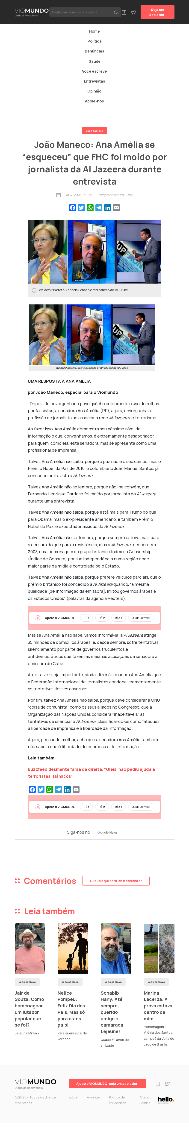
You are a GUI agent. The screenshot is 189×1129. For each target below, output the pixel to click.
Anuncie (93, 1097)
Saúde (94, 61)
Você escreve (94, 71)
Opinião (94, 91)
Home (94, 31)
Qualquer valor (141, 618)
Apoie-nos (94, 101)
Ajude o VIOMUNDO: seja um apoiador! (107, 1083)
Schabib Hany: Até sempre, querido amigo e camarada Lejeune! (112, 1012)
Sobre (73, 1097)
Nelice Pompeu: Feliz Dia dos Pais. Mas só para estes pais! (71, 1009)
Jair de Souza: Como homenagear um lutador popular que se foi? (29, 1009)
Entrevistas (94, 81)
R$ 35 (118, 618)
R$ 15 (102, 618)
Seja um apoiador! (157, 12)
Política (95, 41)
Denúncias (94, 51)
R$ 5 (86, 618)
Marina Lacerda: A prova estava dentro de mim (158, 1006)
